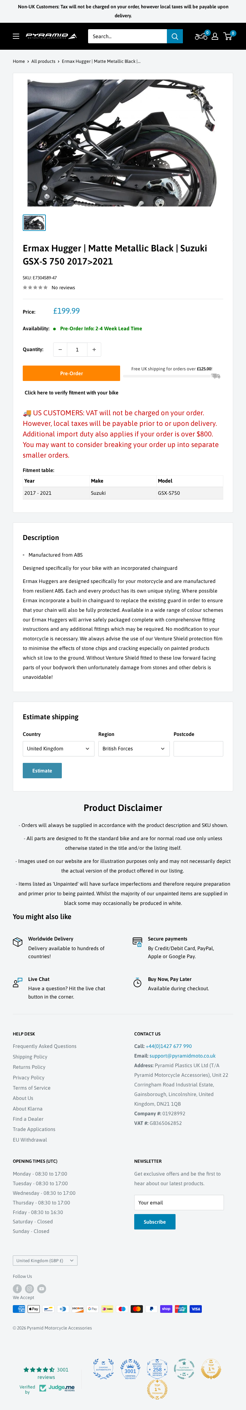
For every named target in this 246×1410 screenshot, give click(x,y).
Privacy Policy (29, 1077)
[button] (200, 36)
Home (19, 61)
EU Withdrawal (30, 1140)
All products (43, 61)
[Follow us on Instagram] (29, 1288)
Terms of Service (32, 1088)
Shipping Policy (30, 1057)
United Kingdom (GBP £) (39, 1260)
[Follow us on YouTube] (41, 1288)
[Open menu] (16, 36)
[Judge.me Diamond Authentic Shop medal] (103, 1369)
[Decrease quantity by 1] (60, 349)
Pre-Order (71, 373)
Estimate (42, 770)
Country (32, 734)
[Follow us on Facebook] (17, 1288)
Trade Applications (34, 1129)
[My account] (215, 36)
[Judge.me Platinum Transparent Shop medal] (184, 1369)
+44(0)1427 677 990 (169, 1046)
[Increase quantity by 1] (94, 349)
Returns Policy (29, 1067)
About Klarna (28, 1108)
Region (106, 734)
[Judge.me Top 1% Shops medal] (211, 1369)
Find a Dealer (28, 1119)
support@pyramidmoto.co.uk (183, 1056)
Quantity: (33, 349)
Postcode (184, 734)
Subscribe (155, 1222)
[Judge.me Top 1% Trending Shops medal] (157, 1389)
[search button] (175, 36)
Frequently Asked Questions (45, 1046)
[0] (228, 36)
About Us (23, 1098)
